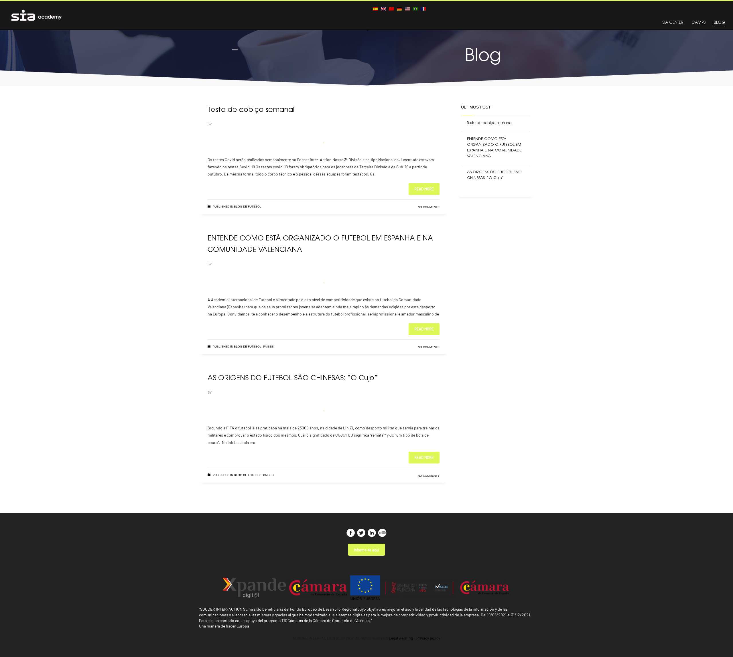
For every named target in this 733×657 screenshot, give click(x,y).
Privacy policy (428, 638)
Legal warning (401, 638)
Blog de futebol (247, 206)
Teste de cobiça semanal (251, 110)
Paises (268, 346)
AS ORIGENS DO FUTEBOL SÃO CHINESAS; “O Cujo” (293, 378)
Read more (424, 189)
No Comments (429, 207)
